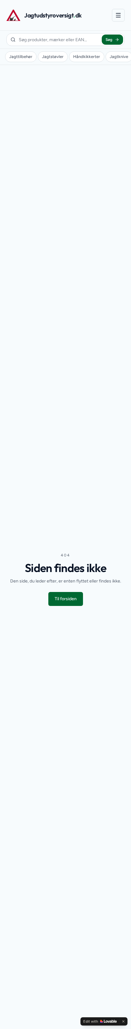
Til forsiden (66, 598)
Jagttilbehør (20, 56)
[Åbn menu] (118, 15)
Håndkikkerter (86, 56)
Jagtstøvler (53, 56)
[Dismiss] (123, 1021)
